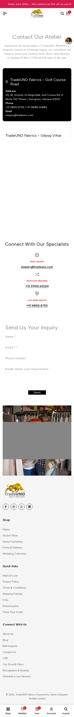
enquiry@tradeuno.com (37, 267)
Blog (5, 640)
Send (37, 392)
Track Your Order (13, 612)
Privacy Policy (11, 581)
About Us (8, 634)
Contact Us (9, 652)
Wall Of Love (10, 575)
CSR (5, 658)
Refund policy (11, 606)
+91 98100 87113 (37, 305)
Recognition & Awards (16, 670)
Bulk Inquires (10, 646)
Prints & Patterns (12, 547)
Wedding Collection (14, 553)
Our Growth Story (13, 664)
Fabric (6, 529)
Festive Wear (10, 535)
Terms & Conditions (14, 587)
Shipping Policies (13, 593)
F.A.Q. (6, 600)
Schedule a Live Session (17, 676)
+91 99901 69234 (37, 286)
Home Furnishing (12, 541)
